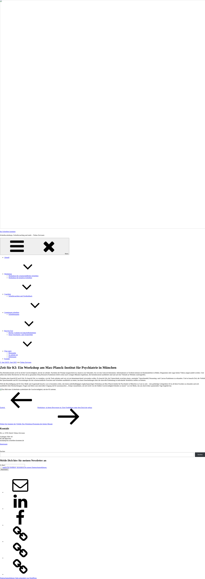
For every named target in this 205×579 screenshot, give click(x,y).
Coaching (7, 294)
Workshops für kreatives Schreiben (20, 278)
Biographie (12, 353)
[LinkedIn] (20, 509)
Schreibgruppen (14, 314)
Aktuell (6, 257)
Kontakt (7, 359)
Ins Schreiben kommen (7, 231)
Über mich (7, 351)
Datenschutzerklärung (7, 578)
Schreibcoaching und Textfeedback (20, 296)
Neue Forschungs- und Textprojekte (21, 335)
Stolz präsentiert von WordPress (26, 578)
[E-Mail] (20, 492)
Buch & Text (8, 331)
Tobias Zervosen (25, 362)
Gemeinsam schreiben (11, 312)
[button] (20, 541)
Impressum (3, 444)
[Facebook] (20, 525)
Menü (66, 254)
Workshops (8, 274)
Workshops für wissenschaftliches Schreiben (23, 276)
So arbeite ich (13, 355)
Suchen (2, 451)
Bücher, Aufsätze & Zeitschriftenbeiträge (22, 333)
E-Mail (2, 465)
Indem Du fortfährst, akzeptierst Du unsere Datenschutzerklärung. (25, 467)
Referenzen (12, 357)
